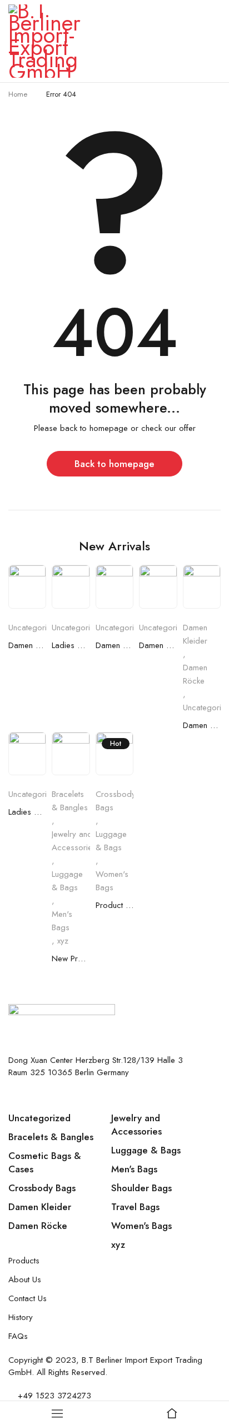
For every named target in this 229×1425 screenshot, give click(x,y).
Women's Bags (112, 881)
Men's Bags (62, 921)
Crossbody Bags (116, 801)
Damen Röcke (195, 674)
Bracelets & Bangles (70, 801)
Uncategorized (34, 627)
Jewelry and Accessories (74, 841)
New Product (70, 958)
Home (17, 94)
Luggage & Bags (67, 881)
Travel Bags (135, 1206)
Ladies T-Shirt (27, 812)
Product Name (114, 905)
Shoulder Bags (141, 1188)
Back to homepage (114, 463)
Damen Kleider (27, 645)
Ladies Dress (70, 645)
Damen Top (114, 645)
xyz (62, 941)
